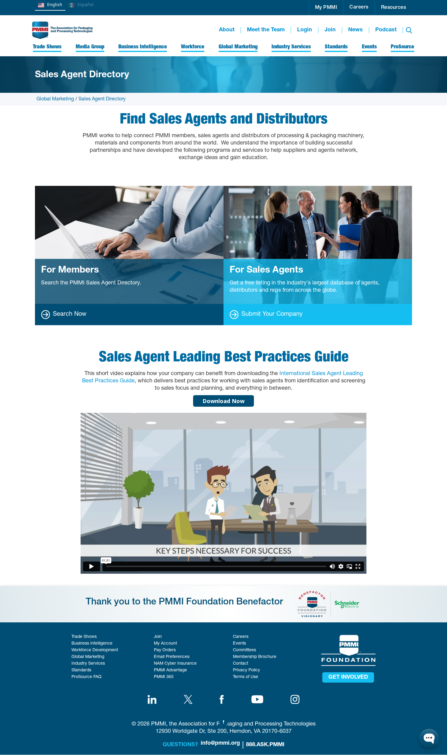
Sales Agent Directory (102, 99)
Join (330, 30)
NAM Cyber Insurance (175, 664)
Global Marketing (55, 99)
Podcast (386, 30)
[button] (326, 7)
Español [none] (86, 4)
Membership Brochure (254, 657)
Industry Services (88, 664)
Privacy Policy (246, 670)
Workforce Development (94, 650)
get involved (348, 677)
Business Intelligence (92, 644)
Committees (244, 650)
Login (304, 30)
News (355, 30)
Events (239, 644)
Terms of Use (245, 677)
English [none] (54, 4)
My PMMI (326, 7)
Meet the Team (266, 30)
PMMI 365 (164, 677)
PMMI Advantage (170, 670)
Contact (240, 664)
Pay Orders (165, 650)
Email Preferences (171, 657)
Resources (393, 7)
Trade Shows (84, 637)
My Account (165, 644)
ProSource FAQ (86, 677)
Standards (81, 670)
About (226, 30)
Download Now (223, 401)
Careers (359, 7)
